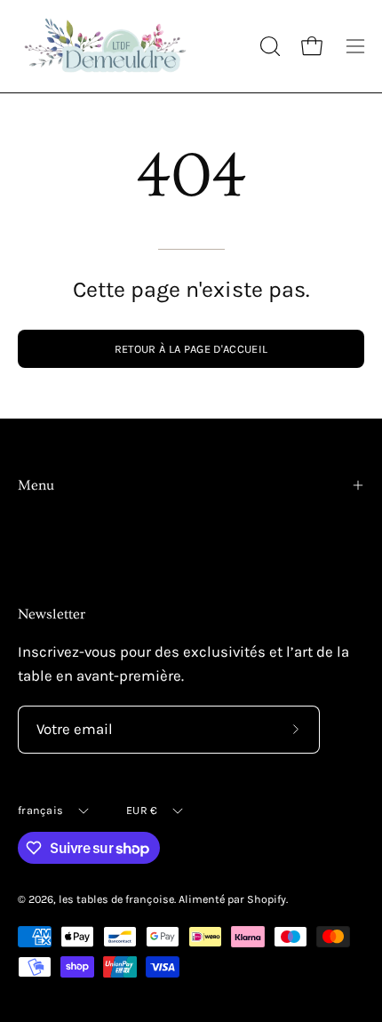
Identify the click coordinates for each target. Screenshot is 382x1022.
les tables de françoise (116, 899)
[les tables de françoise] (106, 46)
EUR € (141, 810)
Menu (36, 485)
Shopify (266, 899)
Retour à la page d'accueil (191, 348)
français (40, 810)
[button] (268, 46)
